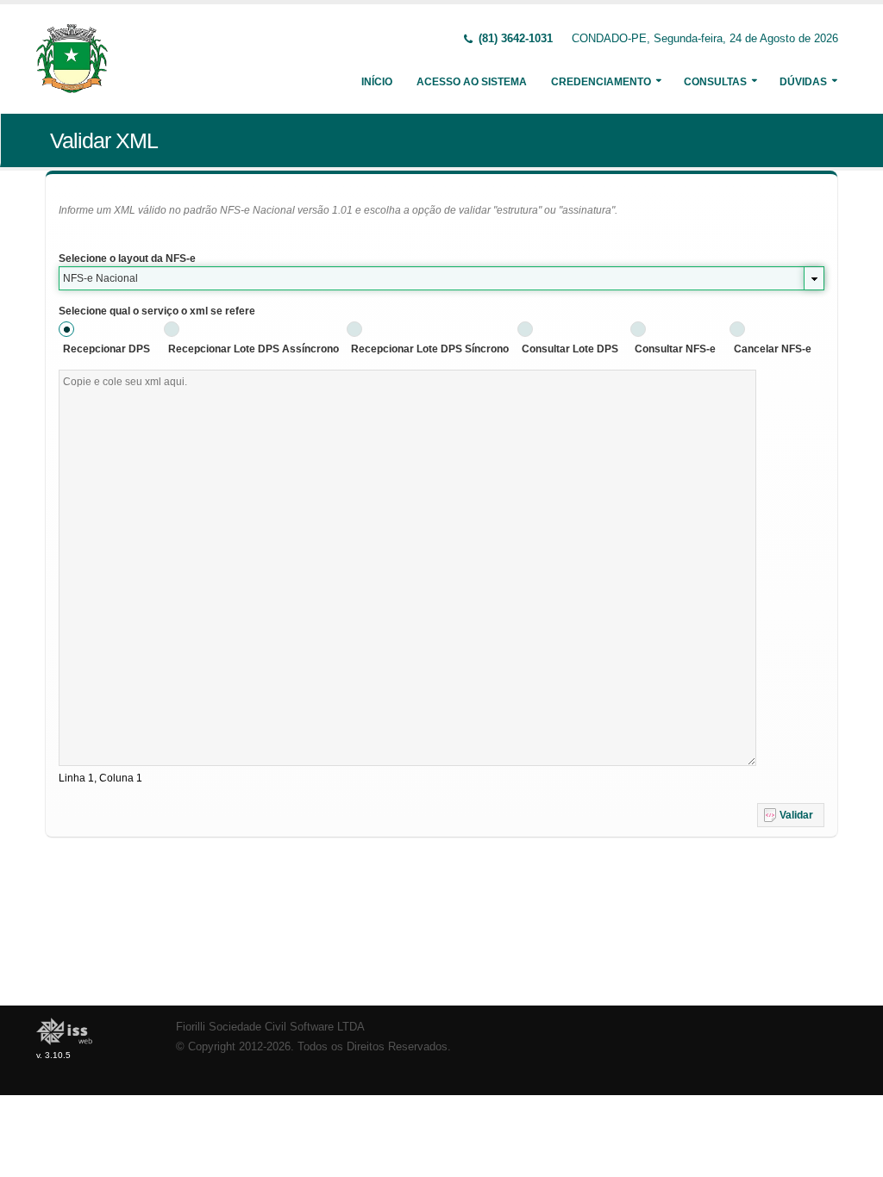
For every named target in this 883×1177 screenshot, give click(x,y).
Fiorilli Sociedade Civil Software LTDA (270, 1027)
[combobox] (441, 278)
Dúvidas (803, 82)
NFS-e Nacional (100, 278)
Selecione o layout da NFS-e (127, 258)
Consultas (715, 82)
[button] (790, 815)
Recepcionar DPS (106, 349)
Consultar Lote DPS (570, 349)
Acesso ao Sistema (471, 82)
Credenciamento (601, 82)
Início (376, 82)
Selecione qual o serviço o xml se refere (157, 311)
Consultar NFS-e (675, 349)
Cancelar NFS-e (772, 349)
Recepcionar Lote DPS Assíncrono (253, 349)
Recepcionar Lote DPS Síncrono (430, 349)
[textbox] (407, 568)
